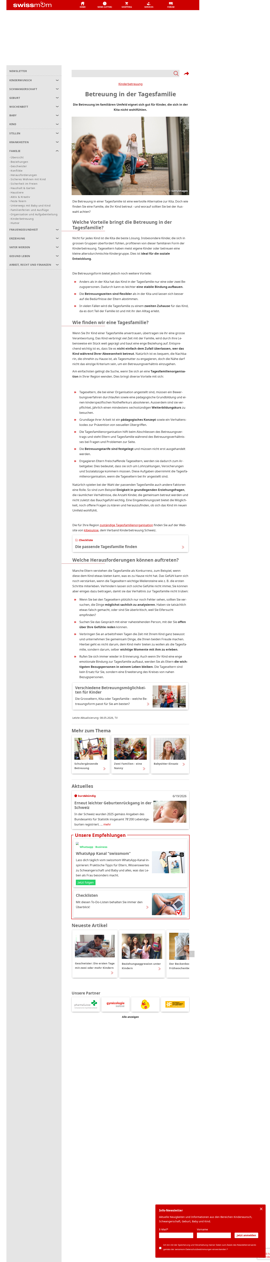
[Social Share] (186, 73)
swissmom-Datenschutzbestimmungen (193, 1249)
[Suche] (125, 73)
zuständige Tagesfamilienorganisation (126, 525)
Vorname (202, 1229)
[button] (83, 5)
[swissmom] (40, 5)
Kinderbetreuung (130, 84)
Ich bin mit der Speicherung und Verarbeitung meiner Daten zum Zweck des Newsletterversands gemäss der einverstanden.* (209, 1247)
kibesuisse (91, 530)
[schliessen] (261, 1208)
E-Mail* (163, 1229)
